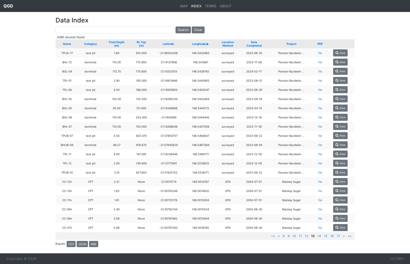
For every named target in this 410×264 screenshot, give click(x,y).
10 (294, 236)
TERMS (210, 6)
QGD (8, 6)
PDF (320, 44)
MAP (184, 6)
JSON (82, 244)
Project (291, 44)
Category (90, 44)
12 (306, 236)
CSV (71, 244)
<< (273, 236)
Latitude (168, 44)
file (320, 53)
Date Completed (254, 43)
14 (319, 236)
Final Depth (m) (116, 43)
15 (325, 236)
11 (300, 236)
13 (313, 236)
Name (67, 44)
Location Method (228, 43)
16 (332, 236)
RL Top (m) (141, 43)
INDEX (196, 6)
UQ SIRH (397, 259)
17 (338, 236)
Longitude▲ (200, 44)
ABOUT (225, 6)
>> (350, 236)
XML (94, 244)
